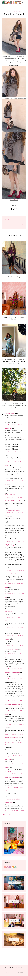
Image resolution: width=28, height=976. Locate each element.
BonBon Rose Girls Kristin (11, 649)
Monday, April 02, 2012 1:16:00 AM (14, 787)
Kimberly (7, 465)
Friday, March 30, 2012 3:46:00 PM (14, 645)
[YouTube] (15, 867)
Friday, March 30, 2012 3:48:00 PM (14, 654)
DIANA (7, 621)
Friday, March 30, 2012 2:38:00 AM (14, 452)
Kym (6, 597)
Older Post (7, 220)
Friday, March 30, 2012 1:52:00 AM (14, 425)
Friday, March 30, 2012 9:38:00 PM (14, 711)
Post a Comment (7, 814)
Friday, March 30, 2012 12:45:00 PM (14, 593)
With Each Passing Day (11, 791)
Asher (6, 587)
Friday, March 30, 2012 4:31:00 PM (14, 669)
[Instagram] (7, 867)
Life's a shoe (8, 759)
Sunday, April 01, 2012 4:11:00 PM (13, 774)
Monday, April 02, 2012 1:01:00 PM (14, 799)
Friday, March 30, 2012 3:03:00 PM (14, 635)
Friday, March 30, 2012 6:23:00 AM (14, 480)
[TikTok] (13, 867)
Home (5, 967)
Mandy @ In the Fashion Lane (12, 777)
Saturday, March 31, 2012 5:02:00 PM (14, 756)
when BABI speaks (9, 413)
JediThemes (14, 974)
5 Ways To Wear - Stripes (14, 277)
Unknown (7, 516)
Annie (6, 484)
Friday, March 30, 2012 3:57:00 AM (14, 462)
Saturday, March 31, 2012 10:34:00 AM (14, 743)
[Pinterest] (10, 867)
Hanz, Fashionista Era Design (12, 738)
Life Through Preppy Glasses (12, 672)
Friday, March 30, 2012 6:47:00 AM (14, 497)
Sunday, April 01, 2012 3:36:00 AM (14, 764)
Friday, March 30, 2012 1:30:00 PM (14, 627)
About (14, 970)
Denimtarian (8, 428)
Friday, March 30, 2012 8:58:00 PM (14, 701)
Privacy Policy (20, 967)
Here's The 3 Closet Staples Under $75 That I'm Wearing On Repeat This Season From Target (14, 405)
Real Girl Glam (9, 803)
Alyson (6, 714)
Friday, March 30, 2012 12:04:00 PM (14, 541)
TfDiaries (19, 972)
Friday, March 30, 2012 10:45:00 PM (14, 724)
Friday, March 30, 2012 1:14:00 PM (14, 617)
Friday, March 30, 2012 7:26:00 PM (14, 679)
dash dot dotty (8, 772)
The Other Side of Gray (11, 495)
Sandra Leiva (8, 631)
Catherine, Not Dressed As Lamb (13, 501)
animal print (10, 11)
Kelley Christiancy (9, 545)
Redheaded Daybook (10, 574)
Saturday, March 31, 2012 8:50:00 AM (14, 734)
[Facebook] (5, 867)
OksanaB (7, 639)
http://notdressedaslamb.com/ (12, 510)
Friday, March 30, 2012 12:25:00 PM (14, 584)
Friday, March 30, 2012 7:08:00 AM (14, 512)
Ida (5, 657)
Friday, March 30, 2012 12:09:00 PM (14, 570)
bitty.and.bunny (8, 611)
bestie (6, 728)
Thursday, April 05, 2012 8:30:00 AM (14, 811)
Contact (11, 967)
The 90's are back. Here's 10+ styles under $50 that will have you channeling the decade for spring (14, 361)
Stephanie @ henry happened (12, 704)
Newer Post (20, 224)
